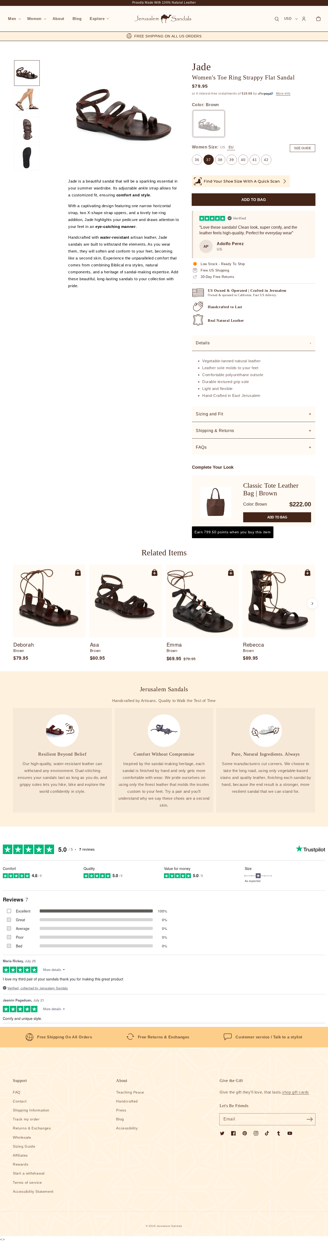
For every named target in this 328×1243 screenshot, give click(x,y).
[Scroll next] (312, 603)
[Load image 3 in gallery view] (27, 129)
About (121, 1080)
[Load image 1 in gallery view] (27, 73)
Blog (120, 1119)
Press (121, 1110)
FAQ (16, 1092)
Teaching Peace (130, 1092)
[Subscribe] (309, 1119)
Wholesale (22, 1137)
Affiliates (20, 1155)
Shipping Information (31, 1110)
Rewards (20, 1164)
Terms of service (27, 1182)
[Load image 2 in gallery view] (27, 101)
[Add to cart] (78, 572)
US (222, 147)
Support (20, 1080)
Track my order (26, 1119)
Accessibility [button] (127, 1128)
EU (231, 147)
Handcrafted (127, 1101)
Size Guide (302, 148)
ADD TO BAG (277, 517)
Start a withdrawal (29, 1173)
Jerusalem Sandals (169, 1226)
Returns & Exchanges (32, 1128)
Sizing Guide (24, 1146)
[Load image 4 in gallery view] (27, 158)
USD (287, 19)
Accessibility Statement (33, 1191)
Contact (19, 1101)
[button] (13, 18)
